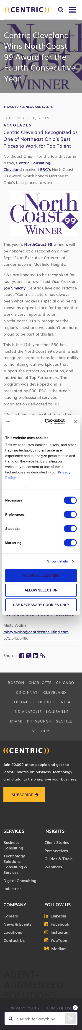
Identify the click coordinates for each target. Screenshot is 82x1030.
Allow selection (41, 590)
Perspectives (56, 850)
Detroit (46, 701)
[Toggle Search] (61, 10)
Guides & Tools (58, 858)
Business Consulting (13, 845)
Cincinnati (27, 692)
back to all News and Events (29, 107)
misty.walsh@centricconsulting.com (36, 631)
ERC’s (45, 169)
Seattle (64, 721)
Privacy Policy (25, 1008)
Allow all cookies (41, 575)
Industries (12, 888)
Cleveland (54, 692)
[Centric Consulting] (27, 10)
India (65, 701)
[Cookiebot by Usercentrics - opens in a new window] (47, 422)
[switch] (70, 514)
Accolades (17, 125)
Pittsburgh (39, 721)
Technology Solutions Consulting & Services (15, 864)
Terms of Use (58, 1008)
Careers (10, 916)
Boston (16, 682)
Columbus (22, 701)
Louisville (57, 711)
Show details (57, 561)
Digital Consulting (19, 880)
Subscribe (22, 794)
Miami (16, 721)
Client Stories (56, 842)
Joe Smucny (14, 288)
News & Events (17, 924)
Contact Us (14, 940)
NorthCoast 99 (38, 244)
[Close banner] (75, 421)
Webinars (53, 867)
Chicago (65, 682)
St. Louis (41, 730)
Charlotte (39, 682)
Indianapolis (27, 711)
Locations (12, 932)
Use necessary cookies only (41, 605)
